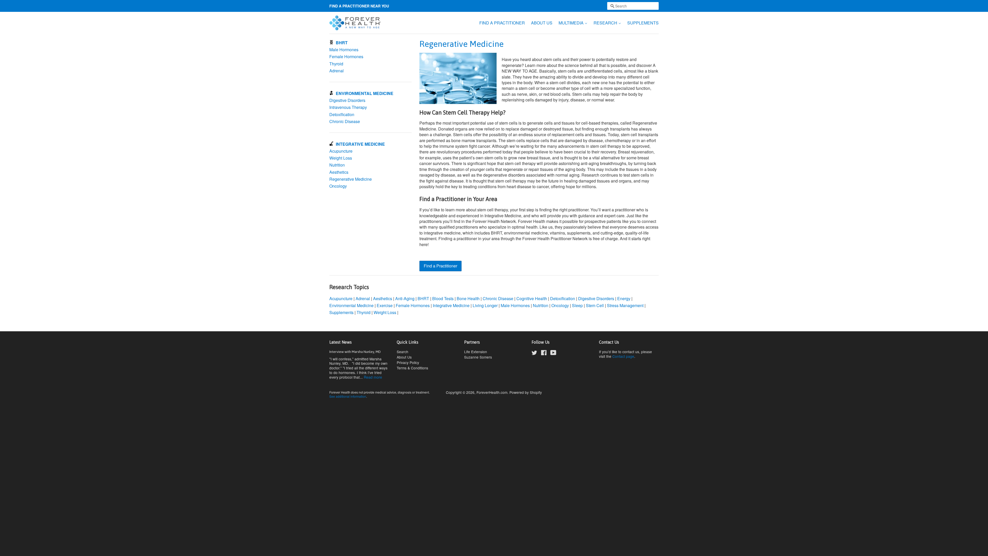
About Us (404, 357)
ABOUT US (541, 23)
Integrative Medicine (451, 305)
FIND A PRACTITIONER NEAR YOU (359, 5)
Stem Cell (595, 305)
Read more (373, 377)
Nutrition (337, 165)
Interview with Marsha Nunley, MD (355, 352)
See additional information (347, 396)
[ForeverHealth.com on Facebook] (544, 353)
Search (402, 351)
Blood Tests (443, 298)
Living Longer (485, 305)
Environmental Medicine (351, 305)
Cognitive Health (531, 298)
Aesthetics (338, 172)
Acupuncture (340, 151)
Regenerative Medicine (350, 179)
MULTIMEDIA (572, 23)
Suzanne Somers (478, 357)
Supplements (341, 312)
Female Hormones (346, 56)
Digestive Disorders (347, 100)
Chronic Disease (344, 121)
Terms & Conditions (412, 367)
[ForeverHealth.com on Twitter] (534, 353)
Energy (623, 298)
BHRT (342, 43)
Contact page (623, 356)
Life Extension (475, 351)
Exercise (385, 305)
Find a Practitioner (440, 266)
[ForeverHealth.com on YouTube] (553, 353)
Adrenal (336, 71)
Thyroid (336, 64)
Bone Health (468, 298)
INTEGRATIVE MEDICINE (360, 144)
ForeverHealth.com (492, 392)
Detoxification (341, 114)
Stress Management (625, 305)
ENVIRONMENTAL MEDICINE (364, 93)
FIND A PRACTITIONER (502, 23)
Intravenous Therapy (348, 107)
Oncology (338, 186)
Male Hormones (343, 50)
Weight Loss (340, 158)
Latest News (340, 342)
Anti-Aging (404, 298)
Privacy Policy (408, 362)
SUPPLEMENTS (643, 23)
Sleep (577, 305)
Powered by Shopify (525, 392)
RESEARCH (606, 23)
